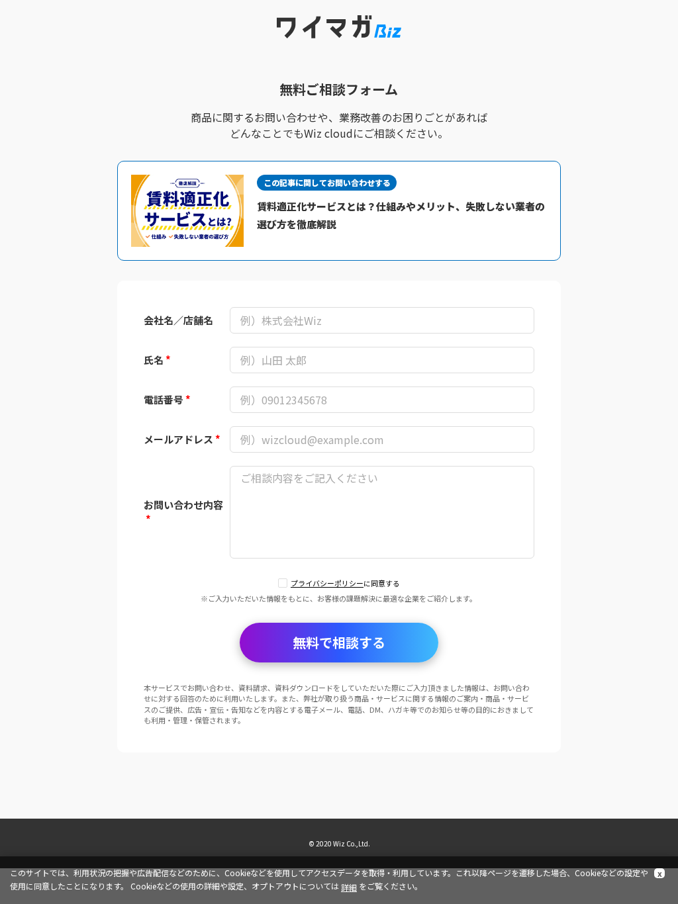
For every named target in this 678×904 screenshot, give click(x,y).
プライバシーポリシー (327, 583)
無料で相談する (339, 642)
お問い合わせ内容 (183, 512)
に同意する (345, 583)
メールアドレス (182, 439)
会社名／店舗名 (178, 320)
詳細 (349, 887)
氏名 (157, 360)
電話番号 (167, 399)
